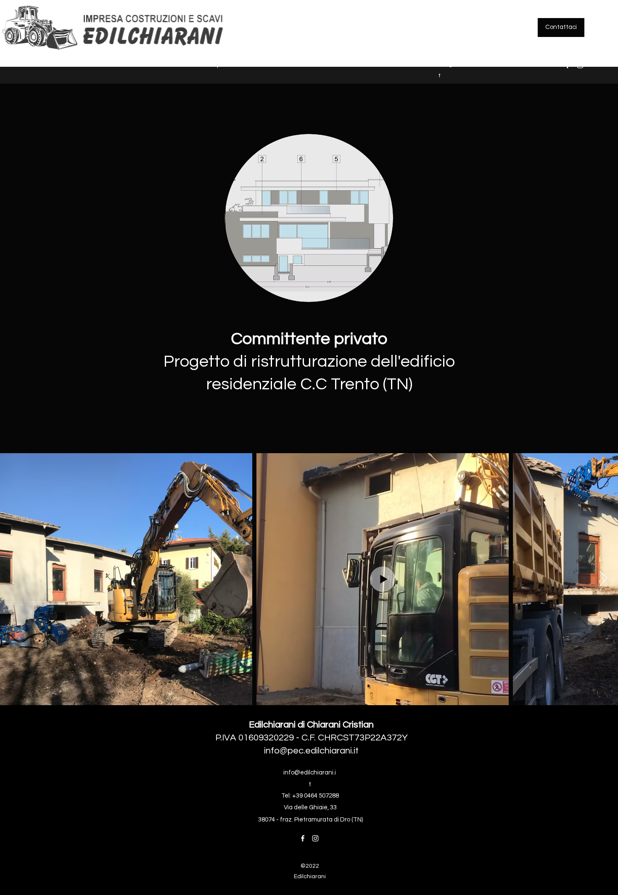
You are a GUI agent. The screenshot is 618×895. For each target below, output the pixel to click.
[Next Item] (603, 579)
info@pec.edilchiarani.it (311, 751)
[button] (68, 65)
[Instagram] (580, 65)
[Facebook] (567, 65)
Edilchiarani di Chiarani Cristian (311, 725)
